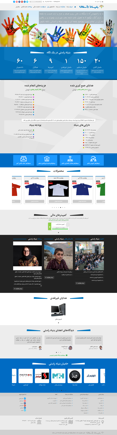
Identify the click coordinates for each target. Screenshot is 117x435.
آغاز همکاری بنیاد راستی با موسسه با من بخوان (93, 272)
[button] (9, 28)
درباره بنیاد (84, 403)
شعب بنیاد (85, 405)
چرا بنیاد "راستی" (83, 398)
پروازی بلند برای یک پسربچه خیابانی (64, 272)
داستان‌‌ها (101, 403)
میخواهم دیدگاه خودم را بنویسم (57, 355)
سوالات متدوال (84, 408)
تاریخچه (85, 413)
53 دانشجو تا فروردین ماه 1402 (96, 277)
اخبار (102, 401)
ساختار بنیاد (84, 401)
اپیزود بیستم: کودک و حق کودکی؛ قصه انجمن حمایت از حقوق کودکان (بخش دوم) (28, 273)
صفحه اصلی (100, 398)
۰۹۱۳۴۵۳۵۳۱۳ (56, 2)
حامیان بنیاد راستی (58, 364)
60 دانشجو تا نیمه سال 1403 (97, 275)
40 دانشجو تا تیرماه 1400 (97, 280)
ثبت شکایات (100, 410)
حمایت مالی (39, 7)
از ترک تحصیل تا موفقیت (66, 275)
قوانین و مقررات (84, 410)
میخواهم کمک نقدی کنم (23, 163)
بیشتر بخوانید (81, 283)
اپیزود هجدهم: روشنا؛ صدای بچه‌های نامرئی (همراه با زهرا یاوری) (27, 281)
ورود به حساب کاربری (51, 398)
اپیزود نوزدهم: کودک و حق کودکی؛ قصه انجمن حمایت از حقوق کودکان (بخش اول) (28, 277)
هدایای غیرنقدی (58, 298)
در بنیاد (60, 7)
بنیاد (69, 7)
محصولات (58, 171)
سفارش (18, 7)
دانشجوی (51, 7)
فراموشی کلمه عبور (52, 403)
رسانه (101, 405)
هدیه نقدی (26, 7)
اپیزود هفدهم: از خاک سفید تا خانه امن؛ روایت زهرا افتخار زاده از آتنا (28, 285)
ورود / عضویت (99, 1)
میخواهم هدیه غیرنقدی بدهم (47, 163)
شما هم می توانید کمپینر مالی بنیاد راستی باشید (58, 220)
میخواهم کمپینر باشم (93, 163)
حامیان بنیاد (100, 408)
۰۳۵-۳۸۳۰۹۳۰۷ (48, 2)
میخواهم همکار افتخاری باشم (70, 163)
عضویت (54, 401)
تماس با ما (101, 413)
